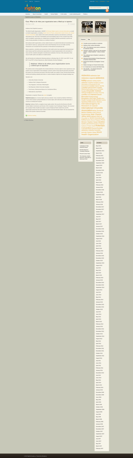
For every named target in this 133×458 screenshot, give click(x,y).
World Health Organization (91, 133)
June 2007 (98, 441)
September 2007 (100, 433)
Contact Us (37, 1)
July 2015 (98, 268)
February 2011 (99, 368)
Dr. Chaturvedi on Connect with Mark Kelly (93, 67)
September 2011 (100, 355)
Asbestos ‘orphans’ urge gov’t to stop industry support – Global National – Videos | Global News (94, 52)
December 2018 (100, 189)
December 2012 (100, 329)
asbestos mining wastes (94, 80)
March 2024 (99, 148)
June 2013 (98, 314)
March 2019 (99, 182)
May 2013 (98, 316)
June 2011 (98, 363)
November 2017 (100, 209)
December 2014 (100, 282)
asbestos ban (95, 75)
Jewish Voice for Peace (48, 33)
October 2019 (99, 172)
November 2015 (100, 258)
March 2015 (99, 275)
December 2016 (100, 228)
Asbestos (27, 14)
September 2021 (100, 150)
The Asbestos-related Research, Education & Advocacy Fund (85, 157)
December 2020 (100, 158)
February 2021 (99, 155)
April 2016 (98, 246)
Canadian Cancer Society (96, 86)
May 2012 (98, 341)
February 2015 (99, 277)
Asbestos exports (88, 78)
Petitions (85, 14)
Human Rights (54, 14)
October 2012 (99, 333)
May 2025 (98, 146)
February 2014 (99, 299)
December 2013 (100, 304)
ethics (102, 98)
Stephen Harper (91, 132)
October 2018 (99, 192)
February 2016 (99, 250)
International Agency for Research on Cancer (90, 105)
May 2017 (98, 219)
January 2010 (99, 390)
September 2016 (100, 236)
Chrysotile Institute (93, 91)
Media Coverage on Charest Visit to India (93, 65)
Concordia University (98, 92)
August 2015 (99, 265)
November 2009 (100, 394)
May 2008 (98, 416)
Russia (94, 128)
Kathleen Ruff (95, 116)
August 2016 (99, 238)
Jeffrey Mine (85, 116)
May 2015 (98, 270)
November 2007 (100, 429)
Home (26, 1)
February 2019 (99, 185)
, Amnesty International (64, 31)
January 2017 (99, 226)
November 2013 (100, 307)
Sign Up (31, 1)
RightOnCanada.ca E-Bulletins (33, 17)
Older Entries (29, 120)
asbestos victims (87, 83)
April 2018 (98, 197)
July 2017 (98, 216)
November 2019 (100, 170)
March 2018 (99, 199)
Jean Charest (96, 114)
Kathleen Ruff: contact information (91, 45)
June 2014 (98, 294)
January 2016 (99, 253)
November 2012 (100, 331)
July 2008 (98, 414)
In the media (64, 14)
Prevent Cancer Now (85, 153)
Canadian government (88, 87)
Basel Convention (37, 14)
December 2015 (100, 255)
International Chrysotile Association (92, 109)
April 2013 (98, 319)
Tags (89, 39)
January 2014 (99, 302)
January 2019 (99, 187)
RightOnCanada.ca (47, 8)
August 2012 (99, 338)
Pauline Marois (90, 120)
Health (46, 14)
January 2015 (99, 280)
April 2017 (98, 221)
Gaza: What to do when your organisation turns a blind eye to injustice (49, 21)
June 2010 (98, 377)
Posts (97, 1)
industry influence (97, 102)
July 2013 (98, 311)
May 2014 (98, 297)
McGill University (95, 118)
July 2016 (98, 241)
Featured (83, 39)
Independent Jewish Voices (61, 33)
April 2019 (98, 180)
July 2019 (98, 175)
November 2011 (100, 351)
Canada (95, 82)
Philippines (98, 120)
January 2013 (99, 326)
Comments (102, 1)
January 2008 (99, 424)
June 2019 (98, 177)
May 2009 (98, 399)
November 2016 (100, 231)
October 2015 (99, 260)
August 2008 (99, 412)
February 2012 (99, 346)
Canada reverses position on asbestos (92, 43)
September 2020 (100, 163)
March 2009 (99, 404)
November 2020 (100, 160)
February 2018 (99, 202)
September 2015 (100, 263)
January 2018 (99, 204)
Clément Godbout (86, 92)
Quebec (101, 122)
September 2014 (100, 287)
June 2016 (98, 243)
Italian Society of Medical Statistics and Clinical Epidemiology (92, 112)
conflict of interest (89, 94)
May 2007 (98, 443)
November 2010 (100, 372)
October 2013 (99, 309)
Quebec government (87, 123)
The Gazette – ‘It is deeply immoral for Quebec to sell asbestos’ (92, 69)
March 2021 (99, 153)
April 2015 (98, 272)
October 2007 (99, 431)
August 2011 (99, 358)
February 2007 (99, 448)
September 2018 (100, 194)
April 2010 (98, 382)
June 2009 (98, 397)
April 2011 (98, 365)
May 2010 (98, 380)
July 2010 (98, 375)
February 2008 (99, 421)
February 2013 (99, 324)
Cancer (95, 89)
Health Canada (86, 100)
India (89, 102)
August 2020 (99, 165)
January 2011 (99, 370)
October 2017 (99, 211)
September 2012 (100, 336)
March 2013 (99, 321)
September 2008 (100, 409)
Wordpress (44, 456)
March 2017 (99, 224)
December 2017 (100, 207)
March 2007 (99, 446)
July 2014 (98, 292)
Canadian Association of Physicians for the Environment (92, 84)
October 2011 (99, 353)
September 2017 (100, 214)
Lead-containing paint (75, 14)
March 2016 (99, 248)
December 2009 (100, 392)
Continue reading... (32, 115)
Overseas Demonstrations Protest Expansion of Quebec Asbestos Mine (94, 59)
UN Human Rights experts (52, 31)
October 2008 (99, 407)
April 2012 (98, 343)
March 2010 (99, 385)
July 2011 (98, 360)
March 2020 (99, 167)
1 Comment (72, 24)
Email (108, 1)
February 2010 (99, 387)
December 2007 (100, 426)
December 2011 (100, 348)
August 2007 (99, 436)
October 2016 (99, 233)
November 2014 (100, 285)
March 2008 (99, 419)
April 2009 (98, 402)
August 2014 (99, 290)
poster (45, 95)
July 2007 (98, 438)
